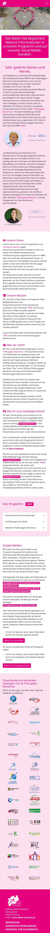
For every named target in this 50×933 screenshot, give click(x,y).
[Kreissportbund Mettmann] (34, 800)
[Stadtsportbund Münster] (13, 855)
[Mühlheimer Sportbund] (34, 833)
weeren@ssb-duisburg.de (23, 917)
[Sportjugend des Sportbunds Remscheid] (34, 844)
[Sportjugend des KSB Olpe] (13, 711)
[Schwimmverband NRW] (34, 722)
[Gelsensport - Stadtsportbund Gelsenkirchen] (13, 878)
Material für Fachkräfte (22, 929)
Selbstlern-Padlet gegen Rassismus (20, 527)
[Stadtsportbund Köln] (34, 744)
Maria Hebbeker (16, 448)
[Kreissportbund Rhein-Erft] (34, 822)
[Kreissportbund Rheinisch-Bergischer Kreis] (13, 822)
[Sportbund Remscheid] (13, 844)
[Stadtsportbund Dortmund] (34, 867)
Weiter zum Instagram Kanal (16, 665)
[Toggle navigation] (46, 3)
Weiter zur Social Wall (13, 640)
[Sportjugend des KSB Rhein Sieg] (13, 733)
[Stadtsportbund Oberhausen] (34, 789)
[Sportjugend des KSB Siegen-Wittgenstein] (34, 766)
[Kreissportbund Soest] (13, 722)
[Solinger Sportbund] (13, 777)
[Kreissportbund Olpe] (34, 700)
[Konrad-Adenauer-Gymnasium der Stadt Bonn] (34, 855)
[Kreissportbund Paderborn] (34, 711)
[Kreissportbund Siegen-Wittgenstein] (13, 766)
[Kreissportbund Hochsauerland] (34, 777)
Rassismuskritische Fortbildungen (20, 515)
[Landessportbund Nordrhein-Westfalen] (13, 700)
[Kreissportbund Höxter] (34, 811)
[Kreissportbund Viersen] (13, 833)
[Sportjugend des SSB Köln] (13, 755)
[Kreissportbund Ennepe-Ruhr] (13, 811)
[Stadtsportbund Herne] (13, 789)
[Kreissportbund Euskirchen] (34, 755)
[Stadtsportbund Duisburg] (34, 733)
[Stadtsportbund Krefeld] (13, 800)
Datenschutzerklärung (21, 925)
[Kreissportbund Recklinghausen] (13, 867)
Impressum (13, 922)
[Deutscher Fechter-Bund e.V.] (34, 878)
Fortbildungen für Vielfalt (16, 521)
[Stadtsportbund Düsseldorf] (13, 744)
